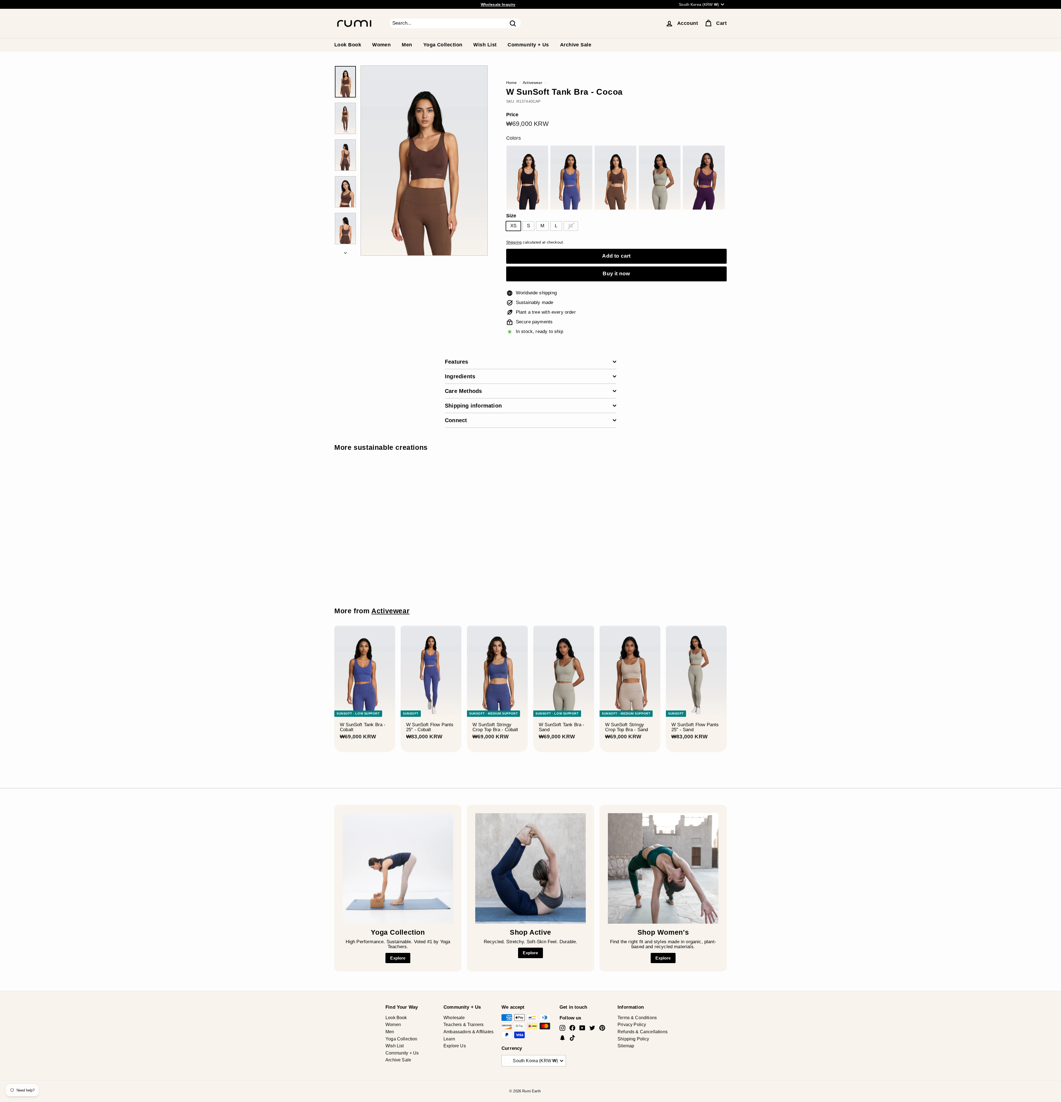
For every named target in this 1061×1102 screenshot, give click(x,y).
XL (571, 225)
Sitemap (626, 1045)
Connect (456, 420)
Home (511, 82)
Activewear (532, 82)
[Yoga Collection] (398, 868)
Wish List (485, 44)
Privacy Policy (632, 1024)
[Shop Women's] (663, 868)
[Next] (345, 252)
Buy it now (616, 273)
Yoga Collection (443, 44)
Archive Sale (575, 44)
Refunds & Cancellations (643, 1031)
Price (512, 114)
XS (513, 225)
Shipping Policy (633, 1039)
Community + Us (528, 44)
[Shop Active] (530, 868)
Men (407, 44)
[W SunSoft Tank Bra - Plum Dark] (703, 177)
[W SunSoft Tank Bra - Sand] (660, 177)
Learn (449, 1039)
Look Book (347, 44)
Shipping (514, 242)
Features (456, 362)
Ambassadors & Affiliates (468, 1031)
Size (511, 215)
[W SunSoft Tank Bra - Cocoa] (615, 177)
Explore (397, 958)
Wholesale (454, 1017)
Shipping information (473, 406)
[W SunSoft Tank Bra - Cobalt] (571, 177)
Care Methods (463, 391)
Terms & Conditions (637, 1017)
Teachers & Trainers (463, 1024)
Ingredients (460, 376)
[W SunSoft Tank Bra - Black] (527, 177)
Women (381, 44)
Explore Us (454, 1045)
